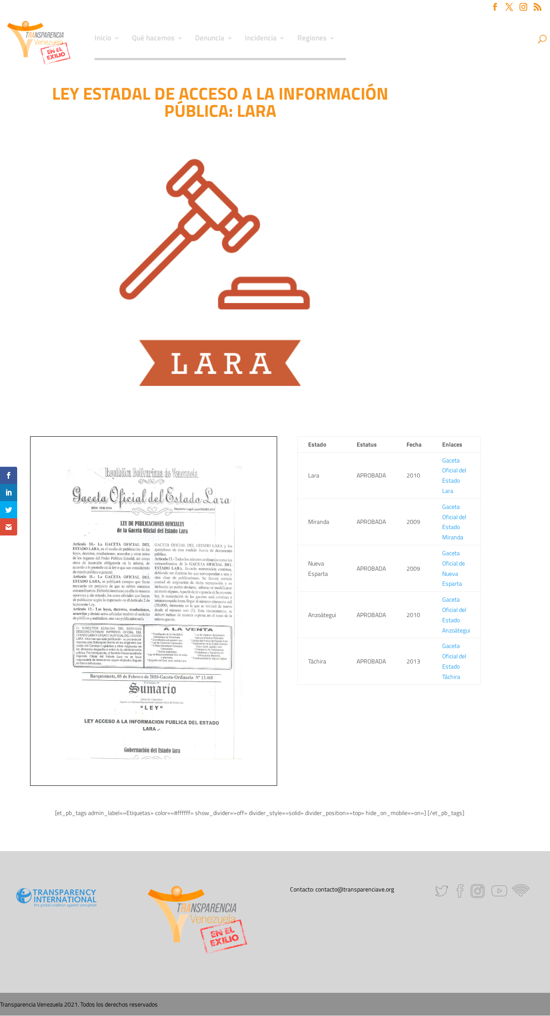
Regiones (312, 39)
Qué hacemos (153, 39)
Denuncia (209, 39)
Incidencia (261, 39)
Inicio (103, 39)
